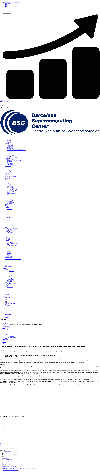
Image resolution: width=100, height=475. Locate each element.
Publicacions (7, 207)
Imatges (8, 167)
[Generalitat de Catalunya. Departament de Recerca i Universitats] (13, 463)
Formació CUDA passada (13, 274)
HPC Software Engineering (11, 196)
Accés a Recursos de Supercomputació (11, 228)
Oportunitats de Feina (8, 257)
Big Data (8, 183)
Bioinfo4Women (7, 282)
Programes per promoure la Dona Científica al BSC (15, 149)
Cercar (3, 328)
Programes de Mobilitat (10, 280)
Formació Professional (10, 279)
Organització (7, 143)
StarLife (6, 227)
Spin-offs (6, 241)
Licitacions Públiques (8, 168)
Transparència (7, 173)
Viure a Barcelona (10, 262)
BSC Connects (7, 240)
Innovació (4, 236)
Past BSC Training (12, 271)
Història (8, 139)
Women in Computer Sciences (10, 283)
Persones (6, 4)
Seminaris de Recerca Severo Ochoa (15, 155)
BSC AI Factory (7, 239)
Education (8, 192)
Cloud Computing (10, 187)
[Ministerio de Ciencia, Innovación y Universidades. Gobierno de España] (14, 462)
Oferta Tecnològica (8, 210)
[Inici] (50, 134)
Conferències (7, 214)
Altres (8, 255)
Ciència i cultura (9, 161)
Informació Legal (5, 329)
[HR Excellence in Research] (17, 2)
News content (7, 299)
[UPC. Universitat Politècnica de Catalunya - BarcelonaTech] (12, 464)
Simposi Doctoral (9, 281)
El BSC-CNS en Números (11, 138)
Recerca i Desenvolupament (7, 180)
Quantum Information (10, 202)
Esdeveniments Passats (10, 336)
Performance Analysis (10, 200)
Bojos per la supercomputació (11, 165)
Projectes (6, 206)
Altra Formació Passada (13, 276)
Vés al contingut (3, 0)
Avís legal (7, 473)
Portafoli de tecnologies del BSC (10, 242)
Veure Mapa (3, 431)
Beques (6, 250)
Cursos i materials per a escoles (12, 163)
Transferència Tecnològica (9, 238)
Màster (8, 252)
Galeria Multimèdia (8, 166)
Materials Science (9, 197)
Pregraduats (9, 251)
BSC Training (9, 270)
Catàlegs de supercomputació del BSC (13, 243)
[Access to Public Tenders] (7, 459)
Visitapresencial (6, 178)
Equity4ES (6, 285)
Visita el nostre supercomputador (12, 159)
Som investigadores (10, 164)
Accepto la (6, 451)
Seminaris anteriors (10, 213)
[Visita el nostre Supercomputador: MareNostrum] (11, 176)
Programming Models (10, 201)
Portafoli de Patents (10, 244)
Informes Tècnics (9, 209)
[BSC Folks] (4, 458)
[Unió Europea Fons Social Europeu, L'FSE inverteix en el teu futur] (13, 468)
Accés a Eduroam (7, 231)
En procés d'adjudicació (10, 170)
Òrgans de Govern (10, 144)
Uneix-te (3, 249)
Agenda (6, 302)
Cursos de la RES (9, 272)
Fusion (8, 194)
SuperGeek (8, 162)
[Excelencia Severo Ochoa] (7, 2)
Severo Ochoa (9, 154)
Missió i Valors (9, 140)
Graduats (6, 286)
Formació (6, 269)
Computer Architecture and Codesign (13, 190)
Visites (8, 225)
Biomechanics (9, 185)
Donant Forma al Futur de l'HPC (12, 157)
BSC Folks (6, 174)
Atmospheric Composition (11, 182)
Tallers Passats (9, 291)
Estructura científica (10, 145)
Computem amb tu (8, 158)
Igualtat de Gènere (10, 148)
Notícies (3, 296)
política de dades (8, 451)
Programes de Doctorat (10, 278)
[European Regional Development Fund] (9, 466)
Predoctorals (9, 253)
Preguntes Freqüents (8, 5)
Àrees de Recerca (7, 181)
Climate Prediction (10, 186)
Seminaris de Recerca (8, 212)
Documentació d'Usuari (10, 224)
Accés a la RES (9, 229)
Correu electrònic (3, 450)
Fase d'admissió (9, 169)
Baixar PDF (4, 342)
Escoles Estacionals (8, 289)
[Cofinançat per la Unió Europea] (31, 468)
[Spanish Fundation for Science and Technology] (10, 470)
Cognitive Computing (10, 188)
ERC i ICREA (9, 156)
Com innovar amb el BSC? (9, 237)
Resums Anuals (9, 141)
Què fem (8, 137)
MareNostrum (9, 142)
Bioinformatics (9, 184)
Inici (3, 321)
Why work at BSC (8, 260)
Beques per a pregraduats (9, 256)
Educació (4, 268)
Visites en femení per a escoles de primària (14, 160)
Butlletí (6, 304)
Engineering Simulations (11, 193)
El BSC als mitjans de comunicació (10, 303)
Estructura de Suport (10, 146)
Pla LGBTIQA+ (5, 340)
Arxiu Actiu (6, 226)
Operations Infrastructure (11, 199)
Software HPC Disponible (9, 230)
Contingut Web (2, 101)
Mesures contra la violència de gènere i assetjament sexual (16, 150)
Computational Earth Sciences (12, 189)
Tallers (6, 290)
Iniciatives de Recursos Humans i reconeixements (13, 259)
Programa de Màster (10, 287)
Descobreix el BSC (5, 326)
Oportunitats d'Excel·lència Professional (11, 258)
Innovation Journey (5, 339)
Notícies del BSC (7, 297)
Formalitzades (9, 171)
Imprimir (3, 343)
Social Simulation (9, 203)
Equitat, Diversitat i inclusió (9, 147)
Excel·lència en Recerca (6, 3)
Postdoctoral (9, 254)
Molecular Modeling (10, 198)
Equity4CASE (7, 284)
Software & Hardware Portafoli (12, 245)
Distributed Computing (10, 191)
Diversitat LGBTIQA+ (10, 151)
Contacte (6, 6)
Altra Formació (9, 275)
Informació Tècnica (10, 223)
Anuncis (8, 172)
